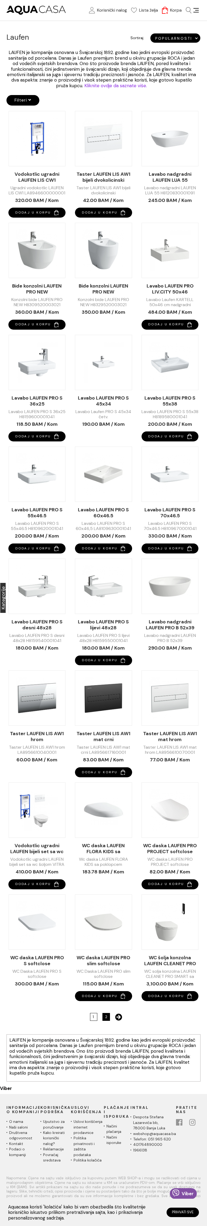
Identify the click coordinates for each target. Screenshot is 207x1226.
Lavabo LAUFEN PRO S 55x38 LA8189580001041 (169, 401)
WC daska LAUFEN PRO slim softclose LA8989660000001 (103, 961)
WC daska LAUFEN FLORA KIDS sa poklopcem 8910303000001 (103, 849)
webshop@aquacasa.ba (154, 1133)
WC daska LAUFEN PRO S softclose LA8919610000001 (37, 961)
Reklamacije (53, 1149)
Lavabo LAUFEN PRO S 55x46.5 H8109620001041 (37, 513)
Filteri (21, 100)
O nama (16, 1121)
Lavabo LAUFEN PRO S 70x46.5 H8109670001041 (169, 513)
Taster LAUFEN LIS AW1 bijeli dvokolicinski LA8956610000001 (103, 177)
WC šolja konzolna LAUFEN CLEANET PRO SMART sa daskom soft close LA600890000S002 (170, 961)
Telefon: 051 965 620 (152, 1139)
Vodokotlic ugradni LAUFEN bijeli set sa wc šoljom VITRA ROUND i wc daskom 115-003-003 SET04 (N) (37, 849)
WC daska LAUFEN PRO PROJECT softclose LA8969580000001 (170, 849)
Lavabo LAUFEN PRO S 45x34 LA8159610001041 (103, 401)
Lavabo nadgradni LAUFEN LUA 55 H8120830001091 (170, 177)
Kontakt (16, 1143)
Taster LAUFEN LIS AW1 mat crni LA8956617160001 (103, 736)
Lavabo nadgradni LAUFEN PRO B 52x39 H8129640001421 (170, 625)
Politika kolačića (88, 1160)
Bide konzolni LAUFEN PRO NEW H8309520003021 (37, 289)
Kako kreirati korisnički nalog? (54, 1138)
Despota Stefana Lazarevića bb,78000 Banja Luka (149, 1122)
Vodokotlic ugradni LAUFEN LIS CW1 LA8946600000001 (37, 177)
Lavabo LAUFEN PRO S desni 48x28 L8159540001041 (37, 625)
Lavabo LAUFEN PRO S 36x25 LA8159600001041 (37, 401)
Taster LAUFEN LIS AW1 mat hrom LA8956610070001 (170, 736)
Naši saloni (18, 1127)
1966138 (140, 1150)
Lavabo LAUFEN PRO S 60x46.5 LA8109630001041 (103, 513)
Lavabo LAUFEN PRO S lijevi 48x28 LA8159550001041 (103, 625)
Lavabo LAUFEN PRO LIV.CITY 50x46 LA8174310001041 (170, 289)
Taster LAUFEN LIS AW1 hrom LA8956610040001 (37, 736)
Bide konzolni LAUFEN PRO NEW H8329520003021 (103, 289)
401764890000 (147, 1144)
